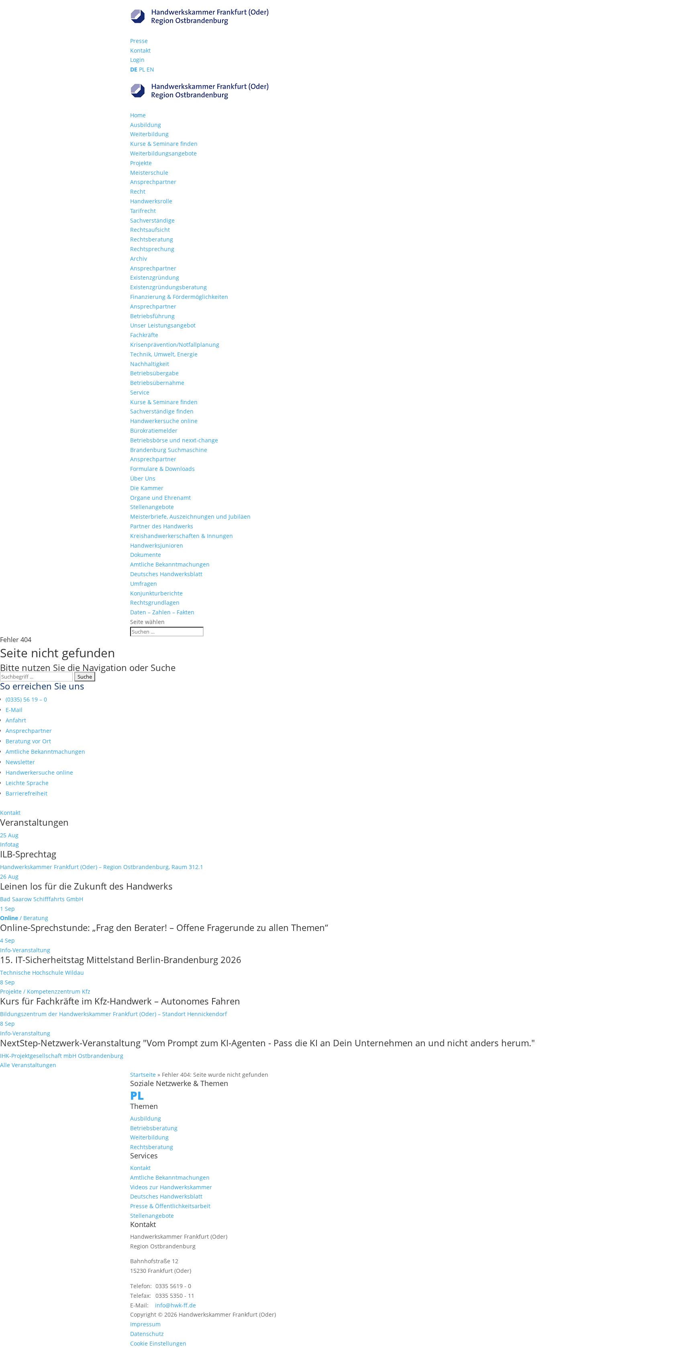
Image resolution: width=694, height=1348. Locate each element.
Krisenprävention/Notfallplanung (174, 344)
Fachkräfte (144, 335)
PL (142, 69)
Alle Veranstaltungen (28, 1065)
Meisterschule (149, 172)
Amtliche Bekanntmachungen (170, 564)
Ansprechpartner (153, 182)
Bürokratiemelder (154, 430)
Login (137, 59)
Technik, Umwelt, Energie (164, 354)
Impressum (145, 1324)
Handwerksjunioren (156, 545)
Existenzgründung (154, 277)
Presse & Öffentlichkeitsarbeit (170, 1206)
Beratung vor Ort (28, 741)
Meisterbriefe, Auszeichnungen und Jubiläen (190, 516)
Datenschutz (147, 1334)
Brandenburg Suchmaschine (168, 450)
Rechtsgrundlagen (155, 602)
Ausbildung (145, 125)
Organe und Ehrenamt (160, 497)
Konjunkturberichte (156, 593)
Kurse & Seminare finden (164, 143)
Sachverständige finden (162, 411)
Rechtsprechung (152, 249)
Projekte (141, 163)
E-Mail (14, 710)
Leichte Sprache (27, 783)
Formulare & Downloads (162, 469)
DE (133, 69)
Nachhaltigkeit (149, 364)
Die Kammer (146, 488)
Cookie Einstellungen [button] (158, 1343)
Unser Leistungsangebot (163, 325)
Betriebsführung (152, 316)
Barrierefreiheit (26, 793)
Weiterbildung (149, 134)
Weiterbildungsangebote (163, 153)
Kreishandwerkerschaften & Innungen (181, 536)
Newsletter (20, 762)
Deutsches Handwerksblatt (166, 574)
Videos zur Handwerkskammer (171, 1187)
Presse (139, 41)
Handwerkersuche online (164, 421)
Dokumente (145, 554)
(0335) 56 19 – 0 (26, 699)
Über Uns (142, 478)
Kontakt (140, 50)
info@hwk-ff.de (175, 1305)
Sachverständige (152, 220)
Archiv (138, 258)
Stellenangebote (152, 507)
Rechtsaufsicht (150, 229)
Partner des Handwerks (161, 526)
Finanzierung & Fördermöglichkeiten (179, 297)
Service (139, 392)
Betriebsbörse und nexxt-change (174, 440)
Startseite (143, 1074)
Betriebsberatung (154, 1128)
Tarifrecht (143, 211)
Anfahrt (16, 720)
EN (150, 69)
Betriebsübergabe (154, 373)
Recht (137, 191)
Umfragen (143, 583)
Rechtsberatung (151, 239)
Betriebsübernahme (157, 383)
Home (138, 115)
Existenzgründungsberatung (168, 287)
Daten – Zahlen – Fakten (162, 612)
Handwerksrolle (151, 201)
